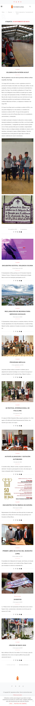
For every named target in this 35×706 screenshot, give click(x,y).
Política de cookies (20, 703)
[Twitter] (16, 2)
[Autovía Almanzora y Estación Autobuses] (17, 440)
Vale (10, 703)
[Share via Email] (21, 232)
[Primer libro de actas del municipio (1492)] (17, 534)
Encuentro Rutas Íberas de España (17, 505)
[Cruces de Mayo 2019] (17, 628)
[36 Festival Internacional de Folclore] (17, 391)
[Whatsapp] (20, 1)
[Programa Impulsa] (17, 345)
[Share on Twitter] (17, 232)
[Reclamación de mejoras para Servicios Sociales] (17, 295)
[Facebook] (12, 686)
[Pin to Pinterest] (19, 232)
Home (3, 12)
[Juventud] (17, 583)
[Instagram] (18, 1)
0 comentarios (23, 229)
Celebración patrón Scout (17, 72)
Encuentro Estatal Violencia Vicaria (17, 265)
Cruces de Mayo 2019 (17, 645)
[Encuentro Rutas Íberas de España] (17, 488)
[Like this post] (13, 232)
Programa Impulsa (17, 362)
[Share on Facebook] (15, 232)
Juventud (17, 599)
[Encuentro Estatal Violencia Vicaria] (17, 249)
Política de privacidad (17, 695)
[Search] (30, 6)
